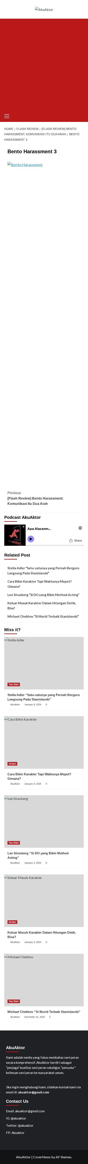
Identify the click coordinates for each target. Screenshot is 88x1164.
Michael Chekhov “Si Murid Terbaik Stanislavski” (43, 616)
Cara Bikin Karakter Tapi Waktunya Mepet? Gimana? (39, 583)
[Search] (81, 115)
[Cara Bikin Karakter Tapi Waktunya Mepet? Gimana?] (44, 742)
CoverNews (42, 1157)
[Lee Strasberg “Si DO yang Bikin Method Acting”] (44, 821)
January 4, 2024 (32, 783)
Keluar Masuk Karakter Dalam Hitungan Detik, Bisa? (41, 605)
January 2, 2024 (32, 942)
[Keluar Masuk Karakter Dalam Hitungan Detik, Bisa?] (44, 900)
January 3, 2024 (32, 863)
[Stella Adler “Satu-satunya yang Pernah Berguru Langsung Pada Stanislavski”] (44, 663)
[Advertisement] (44, 64)
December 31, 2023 (34, 1017)
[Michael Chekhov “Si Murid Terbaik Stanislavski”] (44, 980)
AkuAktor (15, 704)
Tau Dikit (14, 684)
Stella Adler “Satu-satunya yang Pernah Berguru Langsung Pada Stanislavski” (43, 570)
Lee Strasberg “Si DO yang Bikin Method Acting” (43, 595)
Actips (12, 763)
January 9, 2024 (32, 704)
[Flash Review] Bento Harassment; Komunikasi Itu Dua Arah (35, 498)
